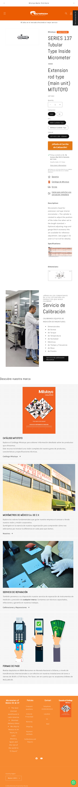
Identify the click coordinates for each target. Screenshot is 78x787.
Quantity (51, 100)
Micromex (13, 786)
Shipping (29, 726)
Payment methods (29, 732)
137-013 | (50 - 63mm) (58, 136)
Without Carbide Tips (58, 128)
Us (47, 719)
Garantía (55, 177)
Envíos (54, 187)
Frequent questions (29, 707)
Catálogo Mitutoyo (10, 456)
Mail (47, 724)
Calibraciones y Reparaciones (15, 607)
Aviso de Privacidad (29, 715)
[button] (4, 13)
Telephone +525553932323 (47, 707)
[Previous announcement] (4, 3)
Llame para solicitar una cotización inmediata (61, 193)
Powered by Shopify (22, 786)
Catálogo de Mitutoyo (60, 182)
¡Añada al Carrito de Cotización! (60, 146)
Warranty (29, 722)
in (59, 114)
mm (51, 114)
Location (47, 714)
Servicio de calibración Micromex (55, 358)
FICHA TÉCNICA (62, 32)
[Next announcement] (74, 3)
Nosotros (6, 533)
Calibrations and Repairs (30, 740)
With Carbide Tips (57, 123)
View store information (58, 165)
